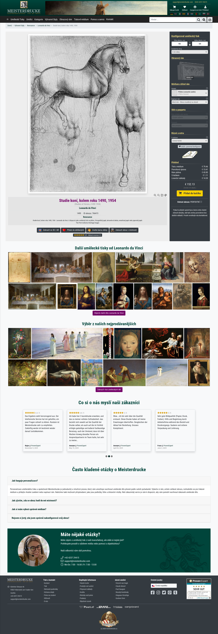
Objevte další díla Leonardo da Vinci (109, 313)
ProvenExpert (37, 446)
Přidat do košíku (191, 193)
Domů (10, 26)
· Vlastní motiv (84, 583)
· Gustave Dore (120, 598)
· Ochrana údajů (48, 592)
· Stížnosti (46, 598)
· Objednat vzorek (85, 601)
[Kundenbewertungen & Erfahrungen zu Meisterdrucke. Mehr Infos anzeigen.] (199, 589)
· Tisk (45, 586)
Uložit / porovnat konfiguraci (191, 147)
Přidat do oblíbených (75, 230)
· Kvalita (82, 592)
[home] (8, 19)
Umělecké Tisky (17, 19)
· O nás (45, 601)
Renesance (31, 26)
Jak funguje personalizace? (25, 480)
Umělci (29, 19)
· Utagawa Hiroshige (122, 595)
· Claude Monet (120, 586)
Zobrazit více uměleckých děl (109, 389)
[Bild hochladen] (209, 19)
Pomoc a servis (97, 19)
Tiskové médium (81, 19)
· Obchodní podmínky (50, 589)
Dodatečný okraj (176, 49)
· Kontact (46, 583)
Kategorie (38, 19)
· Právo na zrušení (49, 595)
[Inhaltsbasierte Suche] (204, 19)
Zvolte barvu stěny (99, 230)
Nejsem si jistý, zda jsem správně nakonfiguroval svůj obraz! (40, 517)
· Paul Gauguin (120, 589)
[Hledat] (198, 19)
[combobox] (189, 52)
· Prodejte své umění (86, 586)
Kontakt (109, 19)
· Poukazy (82, 598)
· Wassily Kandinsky (122, 592)
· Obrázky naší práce (86, 595)
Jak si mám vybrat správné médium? (29, 509)
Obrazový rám (66, 19)
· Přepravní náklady (85, 589)
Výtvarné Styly (51, 19)
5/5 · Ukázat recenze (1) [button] (92, 235)
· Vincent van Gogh (121, 583)
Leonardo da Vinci (44, 26)
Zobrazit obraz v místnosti (125, 230)
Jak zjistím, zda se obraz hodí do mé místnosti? (34, 500)
